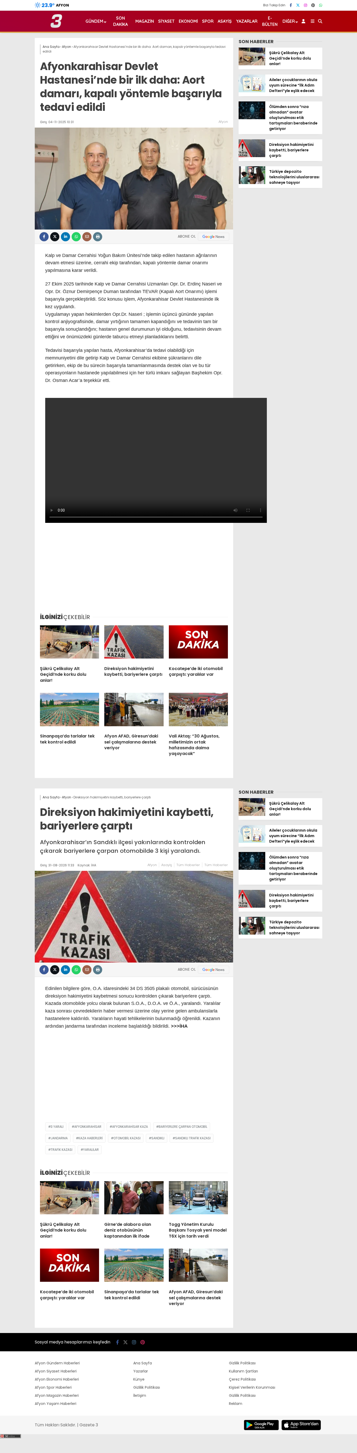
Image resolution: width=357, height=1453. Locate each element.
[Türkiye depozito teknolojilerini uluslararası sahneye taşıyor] (252, 182)
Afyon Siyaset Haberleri (56, 1371)
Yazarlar (246, 21)
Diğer (289, 21)
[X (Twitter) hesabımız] (298, 5)
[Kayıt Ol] (304, 21)
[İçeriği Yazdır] (97, 236)
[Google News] (213, 237)
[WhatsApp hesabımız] (320, 5)
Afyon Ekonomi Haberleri (57, 1379)
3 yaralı (57, 1126)
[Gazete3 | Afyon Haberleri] (56, 26)
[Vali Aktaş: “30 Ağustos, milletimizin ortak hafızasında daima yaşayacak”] (198, 711)
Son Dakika (120, 21)
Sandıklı (157, 1138)
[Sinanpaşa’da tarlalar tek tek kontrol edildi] (69, 711)
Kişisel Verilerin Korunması (252, 1387)
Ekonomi (188, 21)
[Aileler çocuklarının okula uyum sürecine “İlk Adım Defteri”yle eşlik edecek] (252, 91)
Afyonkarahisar (87, 1126)
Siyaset (166, 21)
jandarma (59, 1138)
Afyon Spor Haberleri (53, 1387)
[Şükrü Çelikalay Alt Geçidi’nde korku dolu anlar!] (69, 643)
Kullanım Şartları (243, 1371)
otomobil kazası (127, 1138)
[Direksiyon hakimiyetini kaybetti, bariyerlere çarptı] (133, 643)
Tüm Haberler (188, 864)
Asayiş (225, 21)
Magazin (144, 21)
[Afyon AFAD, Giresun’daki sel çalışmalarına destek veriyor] (133, 711)
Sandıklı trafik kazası (193, 1138)
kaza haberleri (90, 1138)
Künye (139, 1379)
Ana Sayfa (142, 1363)
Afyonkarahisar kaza (130, 1126)
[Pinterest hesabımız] (313, 5)
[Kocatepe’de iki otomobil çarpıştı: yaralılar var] (198, 643)
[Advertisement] (134, 569)
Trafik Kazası (61, 1149)
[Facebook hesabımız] (291, 5)
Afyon (223, 121)
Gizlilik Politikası (146, 1387)
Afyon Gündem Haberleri (57, 1363)
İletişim (139, 1395)
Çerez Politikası (242, 1379)
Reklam (235, 1403)
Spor (208, 21)
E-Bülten (270, 21)
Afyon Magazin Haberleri (57, 1395)
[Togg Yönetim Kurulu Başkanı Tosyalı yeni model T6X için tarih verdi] (198, 1199)
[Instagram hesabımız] (305, 5)
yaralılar (91, 1149)
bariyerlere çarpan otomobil (183, 1126)
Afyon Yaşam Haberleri (55, 1403)
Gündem (94, 21)
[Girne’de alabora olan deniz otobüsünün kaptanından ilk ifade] (133, 1199)
